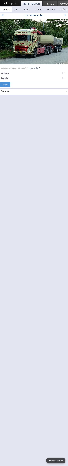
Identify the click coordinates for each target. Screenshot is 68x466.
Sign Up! (50, 3)
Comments (6, 91)
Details (4, 78)
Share (5, 84)
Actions (5, 73)
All (16, 9)
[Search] (63, 9)
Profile (38, 9)
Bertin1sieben (31, 3)
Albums (6, 9)
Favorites (51, 9)
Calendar (26, 9)
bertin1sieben (34, 68)
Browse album (56, 460)
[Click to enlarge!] (34, 41)
